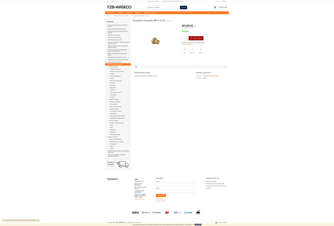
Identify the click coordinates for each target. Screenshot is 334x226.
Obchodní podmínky (153, 1)
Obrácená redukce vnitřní (116, 71)
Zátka (111, 125)
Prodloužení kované (115, 69)
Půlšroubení (113, 113)
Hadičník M (113, 130)
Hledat (183, 7)
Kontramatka (113, 104)
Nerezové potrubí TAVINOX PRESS (117, 29)
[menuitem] (110, 12)
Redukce (112, 73)
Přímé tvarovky (113, 66)
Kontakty (208, 188)
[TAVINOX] (156, 212)
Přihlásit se (161, 195)
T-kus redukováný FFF (116, 92)
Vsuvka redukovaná (115, 76)
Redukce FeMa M (114, 99)
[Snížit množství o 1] (188, 39)
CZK (217, 1)
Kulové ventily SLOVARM (114, 62)
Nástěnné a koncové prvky (116, 123)
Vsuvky (112, 148)
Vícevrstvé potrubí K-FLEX (115, 40)
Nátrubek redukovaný (116, 80)
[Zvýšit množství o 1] (188, 37)
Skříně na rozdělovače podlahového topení (117, 54)
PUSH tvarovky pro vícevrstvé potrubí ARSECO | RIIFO (118, 46)
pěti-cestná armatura (115, 106)
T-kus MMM (113, 95)
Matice (112, 146)
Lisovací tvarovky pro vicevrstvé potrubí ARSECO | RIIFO (118, 42)
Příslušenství (112, 144)
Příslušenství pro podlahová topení (117, 57)
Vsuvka (112, 78)
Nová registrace (160, 199)
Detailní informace (186, 44)
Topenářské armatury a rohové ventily (118, 59)
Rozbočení (112, 85)
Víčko (111, 127)
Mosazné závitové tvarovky (115, 64)
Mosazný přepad (114, 109)
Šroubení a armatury (115, 102)
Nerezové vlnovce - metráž (116, 141)
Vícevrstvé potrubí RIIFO (114, 37)
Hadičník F (113, 132)
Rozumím (198, 224)
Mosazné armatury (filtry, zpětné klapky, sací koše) (118, 151)
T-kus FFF (112, 97)
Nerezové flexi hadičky (115, 139)
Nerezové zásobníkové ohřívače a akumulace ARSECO (117, 155)
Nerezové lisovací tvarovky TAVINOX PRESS (117, 25)
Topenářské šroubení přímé (117, 118)
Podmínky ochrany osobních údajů (172, 1)
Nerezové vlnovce (112, 137)
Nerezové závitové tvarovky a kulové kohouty (117, 32)
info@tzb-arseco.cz (139, 199)
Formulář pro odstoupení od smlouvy (216, 186)
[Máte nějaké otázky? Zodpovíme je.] (198, 212)
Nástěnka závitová (115, 134)
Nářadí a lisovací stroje (114, 35)
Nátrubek (112, 83)
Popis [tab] (135, 67)
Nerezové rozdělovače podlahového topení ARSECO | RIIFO (117, 50)
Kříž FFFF (112, 90)
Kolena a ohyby (113, 120)
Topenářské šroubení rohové (117, 116)
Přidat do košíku (197, 38)
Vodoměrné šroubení (115, 111)
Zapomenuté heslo (161, 201)
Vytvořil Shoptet (223, 222)
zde (193, 224)
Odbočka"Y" (113, 87)
